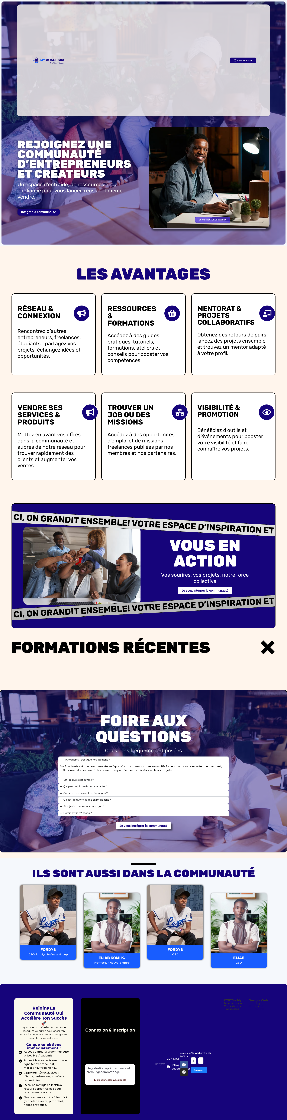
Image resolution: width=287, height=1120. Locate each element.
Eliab (251, 1006)
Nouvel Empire (262, 1007)
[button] (212, 220)
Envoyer (199, 1070)
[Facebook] (184, 1064)
